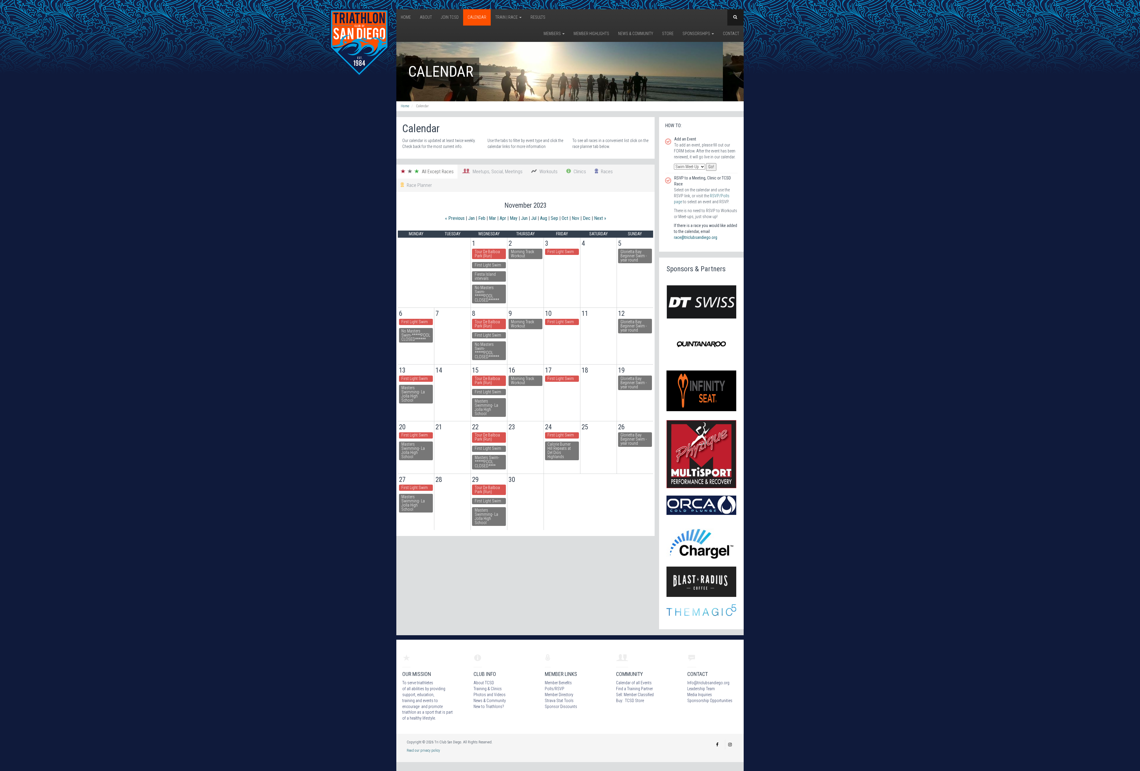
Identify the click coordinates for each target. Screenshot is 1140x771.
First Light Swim (488, 265)
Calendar (477, 17)
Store (668, 33)
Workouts (547, 171)
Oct (565, 218)
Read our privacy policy (423, 750)
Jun (524, 218)
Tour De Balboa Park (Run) (487, 253)
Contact (731, 33)
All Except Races (436, 171)
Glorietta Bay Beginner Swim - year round (633, 255)
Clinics (578, 171)
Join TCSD (450, 17)
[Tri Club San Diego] (359, 42)
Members (553, 33)
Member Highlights (591, 33)
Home (406, 17)
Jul (533, 218)
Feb (481, 218)
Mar (492, 218)
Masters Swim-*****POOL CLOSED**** (487, 461)
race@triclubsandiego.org (695, 237)
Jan (471, 218)
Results (538, 17)
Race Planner (418, 185)
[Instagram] (730, 744)
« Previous (455, 218)
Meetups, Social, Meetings (496, 171)
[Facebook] (717, 744)
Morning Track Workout (522, 253)
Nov (575, 218)
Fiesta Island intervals (485, 276)
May (513, 218)
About (426, 17)
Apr (503, 218)
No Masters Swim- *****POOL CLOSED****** (487, 293)
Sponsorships (697, 33)
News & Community (635, 33)
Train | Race (507, 17)
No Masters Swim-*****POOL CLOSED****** (415, 335)
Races (605, 171)
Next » (600, 218)
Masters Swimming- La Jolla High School (413, 394)
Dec (586, 218)
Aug (543, 218)
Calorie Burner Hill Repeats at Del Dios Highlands (559, 450)
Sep (554, 218)
